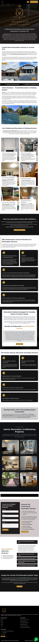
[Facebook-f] (1, 636)
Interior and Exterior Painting (8, 153)
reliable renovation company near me (24, 417)
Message (3, 522)
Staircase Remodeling (26, 178)
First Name (4, 509)
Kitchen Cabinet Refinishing (8, 177)
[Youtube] (4, 636)
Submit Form (5, 529)
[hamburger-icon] (28, 2)
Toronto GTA (24, 414)
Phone (3, 514)
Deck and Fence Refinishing (8, 202)
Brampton (32, 414)
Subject (3, 518)
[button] (27, 542)
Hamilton (7, 415)
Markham (11, 415)
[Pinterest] (3, 636)
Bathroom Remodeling (26, 153)
